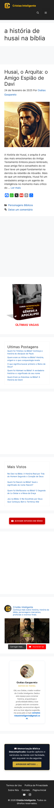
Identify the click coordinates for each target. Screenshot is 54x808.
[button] (38, 12)
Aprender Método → (27, 764)
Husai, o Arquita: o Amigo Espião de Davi (26, 78)
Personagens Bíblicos (20, 205)
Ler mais (16, 187)
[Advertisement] (27, 56)
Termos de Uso (14, 785)
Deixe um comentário (20, 209)
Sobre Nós (13, 790)
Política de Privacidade (36, 785)
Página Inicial (39, 790)
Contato (26, 790)
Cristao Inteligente (24, 5)
